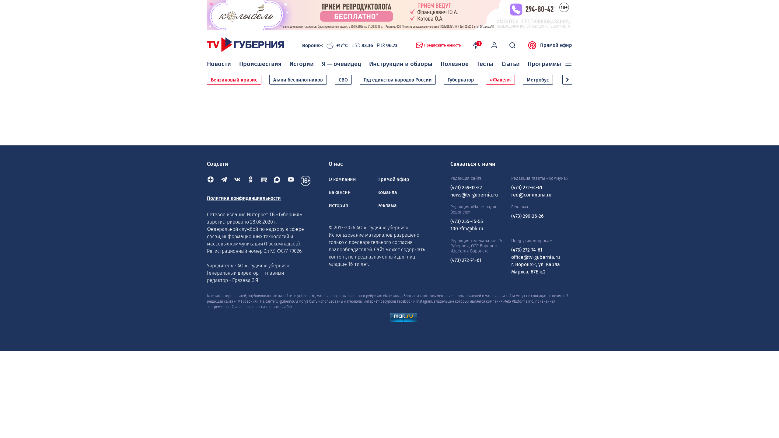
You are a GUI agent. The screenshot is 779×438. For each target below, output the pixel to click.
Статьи (510, 64)
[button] (567, 80)
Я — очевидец (341, 64)
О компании (342, 179)
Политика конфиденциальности (244, 198)
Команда (387, 192)
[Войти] (494, 45)
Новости (219, 64)
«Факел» (500, 80)
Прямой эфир (556, 45)
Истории (301, 64)
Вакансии (340, 192)
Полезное (455, 64)
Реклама (387, 205)
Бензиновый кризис (234, 80)
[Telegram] (224, 181)
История (338, 205)
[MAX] (277, 181)
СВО (343, 80)
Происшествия (260, 64)
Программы (544, 64)
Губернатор (461, 80)
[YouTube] (291, 181)
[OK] (250, 181)
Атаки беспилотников (298, 80)
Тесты (485, 64)
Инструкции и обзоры (400, 64)
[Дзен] (210, 181)
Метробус (538, 80)
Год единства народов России (398, 80)
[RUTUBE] (264, 181)
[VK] (237, 181)
